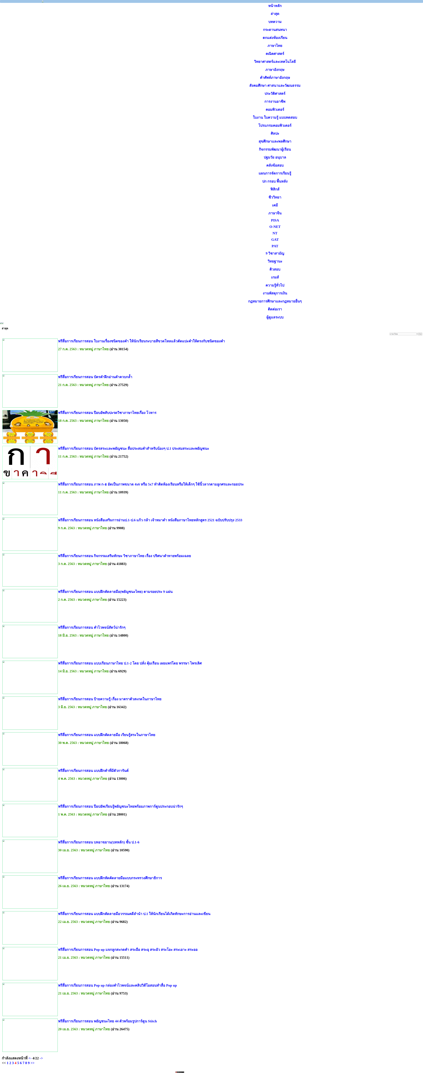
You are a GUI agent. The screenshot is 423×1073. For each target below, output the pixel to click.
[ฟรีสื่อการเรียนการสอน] (43, 2)
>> (32, 1063)
